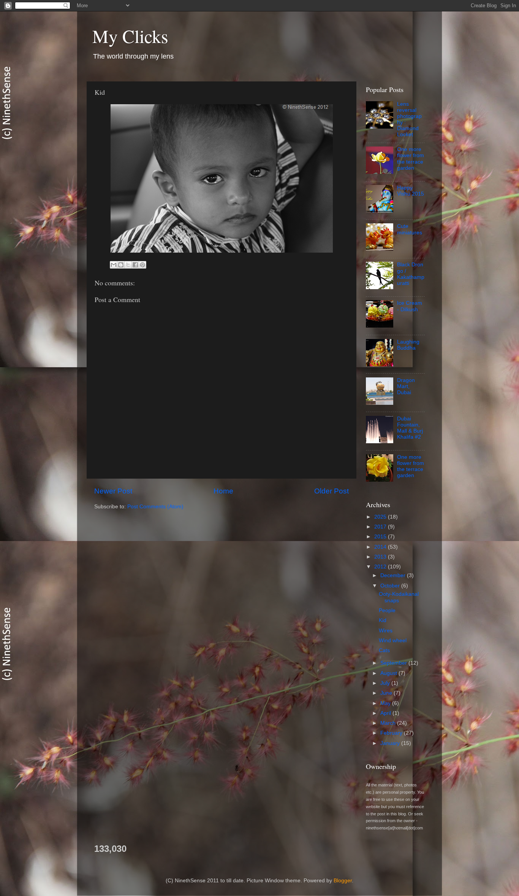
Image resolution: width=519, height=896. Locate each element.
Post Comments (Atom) (155, 506)
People (387, 610)
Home (223, 491)
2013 (381, 557)
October (390, 586)
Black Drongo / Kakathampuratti (410, 274)
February (392, 733)
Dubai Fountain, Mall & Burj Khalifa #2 (410, 428)
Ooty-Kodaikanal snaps (399, 597)
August (389, 673)
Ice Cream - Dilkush (409, 306)
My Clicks (130, 36)
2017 (381, 527)
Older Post (331, 491)
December (393, 575)
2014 (381, 547)
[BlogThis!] (121, 265)
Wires (385, 630)
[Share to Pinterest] (142, 265)
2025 (381, 517)
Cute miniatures (409, 229)
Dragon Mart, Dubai (406, 386)
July (385, 683)
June (387, 693)
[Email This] (113, 265)
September (394, 663)
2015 (381, 537)
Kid (382, 620)
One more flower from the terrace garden (410, 158)
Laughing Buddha (408, 345)
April (386, 713)
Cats (384, 650)
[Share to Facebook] (135, 265)
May (386, 703)
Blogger (343, 880)
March (388, 723)
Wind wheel (393, 640)
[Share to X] (128, 265)
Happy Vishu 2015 (410, 191)
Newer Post (113, 491)
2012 (381, 567)
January (390, 743)
